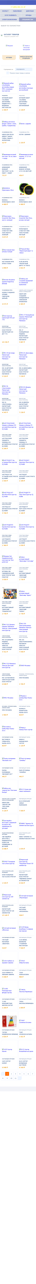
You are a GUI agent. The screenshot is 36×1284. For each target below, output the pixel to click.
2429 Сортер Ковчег (6, 1062)
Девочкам (30, 11)
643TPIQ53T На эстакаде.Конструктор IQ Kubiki (8, 476)
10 (11, 1078)
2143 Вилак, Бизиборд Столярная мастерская (23, 942)
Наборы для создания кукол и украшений (26, 290)
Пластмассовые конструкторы (6, 435)
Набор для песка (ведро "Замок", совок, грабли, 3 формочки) (8, 137)
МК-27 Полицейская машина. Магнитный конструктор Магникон (24, 335)
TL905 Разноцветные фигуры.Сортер (7, 1003)
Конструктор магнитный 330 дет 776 (7, 332)
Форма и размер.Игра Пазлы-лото (23, 710)
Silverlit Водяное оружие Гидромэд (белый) (8, 295)
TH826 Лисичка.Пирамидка (25, 1002)
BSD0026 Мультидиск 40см (8, 201)
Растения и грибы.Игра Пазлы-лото (6, 741)
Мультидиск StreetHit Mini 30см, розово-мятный (24, 232)
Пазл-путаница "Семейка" (24, 771)
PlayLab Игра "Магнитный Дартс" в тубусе (24, 263)
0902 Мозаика (7, 710)
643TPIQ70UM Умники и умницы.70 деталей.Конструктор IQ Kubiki (25, 442)
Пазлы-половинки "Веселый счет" (7, 772)
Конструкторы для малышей (24, 833)
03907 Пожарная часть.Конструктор (8, 876)
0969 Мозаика (24, 678)
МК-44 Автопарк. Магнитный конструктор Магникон (7, 371)
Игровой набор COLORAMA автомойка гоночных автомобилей (24, 101)
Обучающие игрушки (25, 798)
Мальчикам (17, 11)
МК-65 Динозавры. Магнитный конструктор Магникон (25, 371)
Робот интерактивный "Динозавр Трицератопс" (7, 608)
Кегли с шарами (24, 134)
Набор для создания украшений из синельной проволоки (24, 297)
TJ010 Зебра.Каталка (24, 973)
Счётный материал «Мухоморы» (23, 909)
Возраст (5, 11)
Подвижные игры (7, 132)
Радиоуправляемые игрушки (8, 833)
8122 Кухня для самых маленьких (24, 803)
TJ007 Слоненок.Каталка (25, 1033)
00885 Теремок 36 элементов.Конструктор (25, 838)
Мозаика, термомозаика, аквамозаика (26, 674)
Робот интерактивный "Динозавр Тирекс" (25, 608)
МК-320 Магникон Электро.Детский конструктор (8, 680)
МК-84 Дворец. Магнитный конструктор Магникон (24, 405)
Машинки (5, 95)
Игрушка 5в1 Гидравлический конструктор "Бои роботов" (8, 574)
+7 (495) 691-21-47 (18, 7)
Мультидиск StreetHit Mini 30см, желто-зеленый (7, 232)
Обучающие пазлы (24, 706)
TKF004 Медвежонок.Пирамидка (8, 1033)
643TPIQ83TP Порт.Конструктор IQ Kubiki (25, 509)
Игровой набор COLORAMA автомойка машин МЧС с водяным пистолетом (7, 102)
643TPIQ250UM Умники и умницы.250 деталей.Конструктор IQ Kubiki (8, 442)
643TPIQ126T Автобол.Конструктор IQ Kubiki (8, 509)
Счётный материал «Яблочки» (6, 942)
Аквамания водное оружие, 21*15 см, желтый (25, 169)
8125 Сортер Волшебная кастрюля (23, 1063)
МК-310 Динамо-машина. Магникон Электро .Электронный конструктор (8, 644)
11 (15, 1078)
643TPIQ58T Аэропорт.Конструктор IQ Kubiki (25, 476)
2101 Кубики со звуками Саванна (8, 973)
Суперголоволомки (9, 19)
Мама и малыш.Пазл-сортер (23, 741)
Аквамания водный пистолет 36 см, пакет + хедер (7, 170)
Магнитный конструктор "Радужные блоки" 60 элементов (25, 877)
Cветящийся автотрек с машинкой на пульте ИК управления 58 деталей (7, 841)
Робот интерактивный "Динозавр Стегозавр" (25, 574)
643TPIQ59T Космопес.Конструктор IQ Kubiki (25, 541)
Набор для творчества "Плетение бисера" (6, 805)
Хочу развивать (11, 15)
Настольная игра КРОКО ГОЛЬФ (8, 262)
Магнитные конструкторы (6, 327)
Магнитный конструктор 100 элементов (8, 911)
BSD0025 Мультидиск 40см (25, 201)
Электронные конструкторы (6, 636)
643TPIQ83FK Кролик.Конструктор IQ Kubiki (8, 541)
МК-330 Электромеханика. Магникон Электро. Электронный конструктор (25, 644)
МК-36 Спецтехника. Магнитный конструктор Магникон (7, 406)
